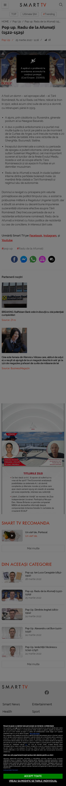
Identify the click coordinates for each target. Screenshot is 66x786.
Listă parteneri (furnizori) (10, 770)
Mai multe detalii (35, 733)
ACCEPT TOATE (33, 776)
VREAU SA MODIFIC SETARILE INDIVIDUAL (33, 781)
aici (26, 744)
